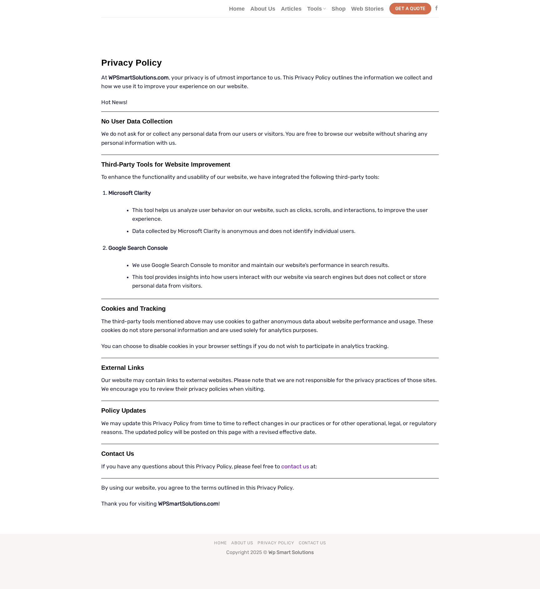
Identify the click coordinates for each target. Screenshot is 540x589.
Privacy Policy (276, 542)
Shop (339, 9)
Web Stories (367, 9)
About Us (262, 9)
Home (237, 9)
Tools (314, 9)
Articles (291, 9)
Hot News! (114, 102)
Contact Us (312, 542)
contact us (295, 466)
